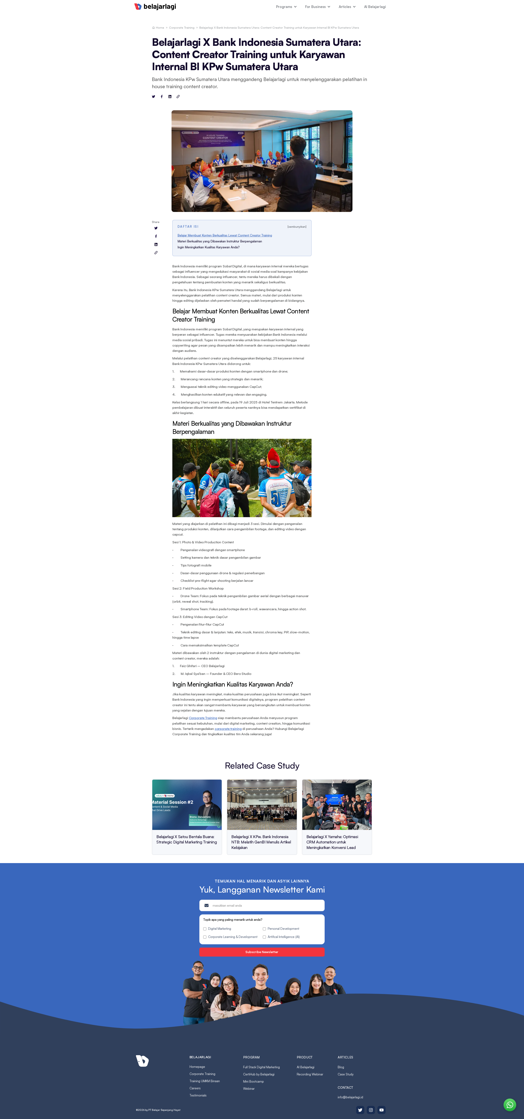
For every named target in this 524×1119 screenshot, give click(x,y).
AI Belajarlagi (375, 7)
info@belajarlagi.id (350, 1097)
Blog (341, 1067)
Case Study (345, 1074)
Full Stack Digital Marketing (261, 1067)
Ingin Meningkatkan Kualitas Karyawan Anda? (208, 247)
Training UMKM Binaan (205, 1081)
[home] (155, 6)
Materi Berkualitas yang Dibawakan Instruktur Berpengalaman (219, 241)
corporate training (228, 729)
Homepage (197, 1067)
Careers (195, 1088)
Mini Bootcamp (253, 1081)
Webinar (249, 1089)
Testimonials (198, 1095)
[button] (286, 7)
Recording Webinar (310, 1074)
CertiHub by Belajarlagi (258, 1074)
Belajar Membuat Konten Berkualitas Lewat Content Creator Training (224, 235)
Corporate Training (181, 27)
